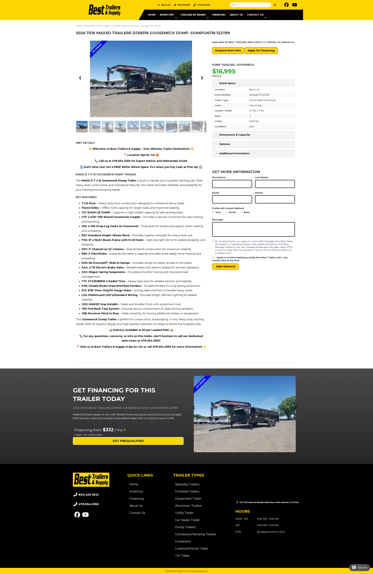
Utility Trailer (184, 513)
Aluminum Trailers (188, 505)
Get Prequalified (128, 441)
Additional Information (234, 153)
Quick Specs (227, 83)
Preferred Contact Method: (228, 208)
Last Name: (261, 177)
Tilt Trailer (182, 555)
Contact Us (255, 14)
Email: (215, 192)
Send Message (225, 266)
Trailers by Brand (193, 14)
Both (246, 212)
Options (224, 144)
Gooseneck (245, 64)
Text (218, 212)
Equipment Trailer (188, 498)
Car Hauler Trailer (187, 520)
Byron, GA (254, 89)
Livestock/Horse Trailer (191, 548)
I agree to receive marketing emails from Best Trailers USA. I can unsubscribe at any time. (250, 259)
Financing (219, 14)
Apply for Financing (261, 50)
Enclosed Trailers (187, 491)
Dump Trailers (223, 64)
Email (231, 212)
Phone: (259, 192)
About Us (236, 14)
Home (151, 14)
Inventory (167, 14)
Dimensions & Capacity (234, 134)
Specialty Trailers (187, 484)
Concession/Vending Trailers (195, 534)
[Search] (275, 4)
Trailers (79, 26)
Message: (217, 219)
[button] (176, 18)
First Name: (219, 177)
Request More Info (228, 50)
